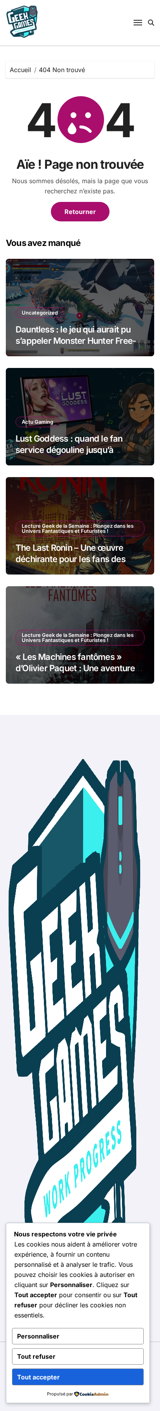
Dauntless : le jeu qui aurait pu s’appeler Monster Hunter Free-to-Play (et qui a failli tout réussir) (79, 340)
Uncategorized (40, 312)
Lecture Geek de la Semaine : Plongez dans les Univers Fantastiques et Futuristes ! (78, 528)
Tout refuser (36, 1356)
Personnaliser (38, 1336)
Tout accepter (38, 1377)
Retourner (80, 212)
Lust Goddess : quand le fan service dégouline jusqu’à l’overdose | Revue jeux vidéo (72, 449)
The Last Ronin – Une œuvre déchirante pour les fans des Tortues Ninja (70, 559)
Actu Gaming (37, 422)
